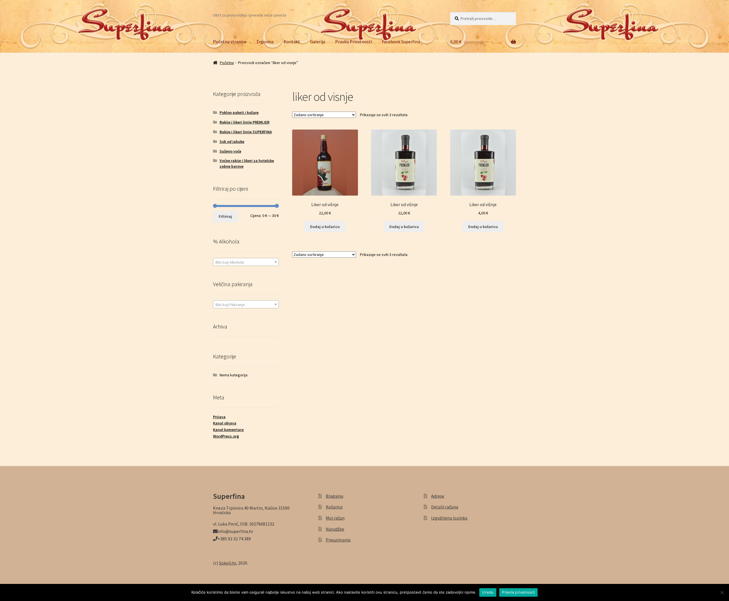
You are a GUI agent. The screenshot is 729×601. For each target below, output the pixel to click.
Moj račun (335, 518)
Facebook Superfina (401, 41)
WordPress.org (226, 436)
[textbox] (246, 262)
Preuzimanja (338, 540)
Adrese (437, 496)
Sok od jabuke (232, 141)
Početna (227, 62)
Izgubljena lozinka (449, 518)
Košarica (334, 507)
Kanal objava (224, 423)
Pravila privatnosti (518, 592)
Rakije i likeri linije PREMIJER (244, 122)
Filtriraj (225, 216)
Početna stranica (229, 41)
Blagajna (334, 496)
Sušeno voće (230, 151)
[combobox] (246, 262)
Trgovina (265, 41)
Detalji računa (444, 507)
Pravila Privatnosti (353, 41)
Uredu (487, 592)
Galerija (317, 41)
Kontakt (292, 41)
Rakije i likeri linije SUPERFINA (246, 131)
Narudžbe (335, 529)
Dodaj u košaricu (325, 226)
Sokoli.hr (227, 563)
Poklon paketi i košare (239, 112)
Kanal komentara (228, 429)
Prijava (219, 416)
